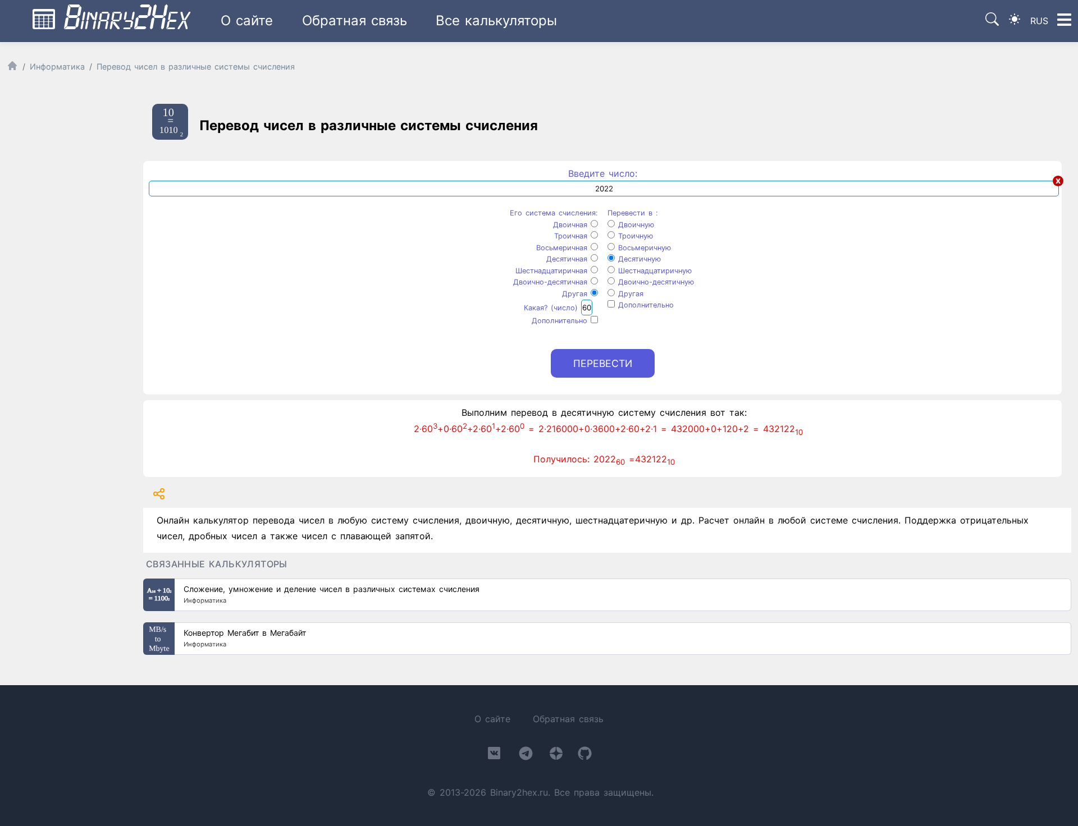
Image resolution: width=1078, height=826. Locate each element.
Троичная (572, 236)
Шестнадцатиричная (553, 271)
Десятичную (638, 259)
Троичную (634, 236)
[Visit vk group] (494, 755)
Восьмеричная (563, 248)
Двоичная (572, 225)
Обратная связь (354, 20)
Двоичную (634, 225)
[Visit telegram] (526, 756)
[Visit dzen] (556, 755)
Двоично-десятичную (654, 282)
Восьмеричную (643, 248)
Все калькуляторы (496, 20)
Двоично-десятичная (552, 282)
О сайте (247, 20)
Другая (576, 294)
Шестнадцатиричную (653, 271)
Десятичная (568, 259)
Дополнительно (561, 320)
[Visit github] (585, 755)
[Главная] (12, 68)
